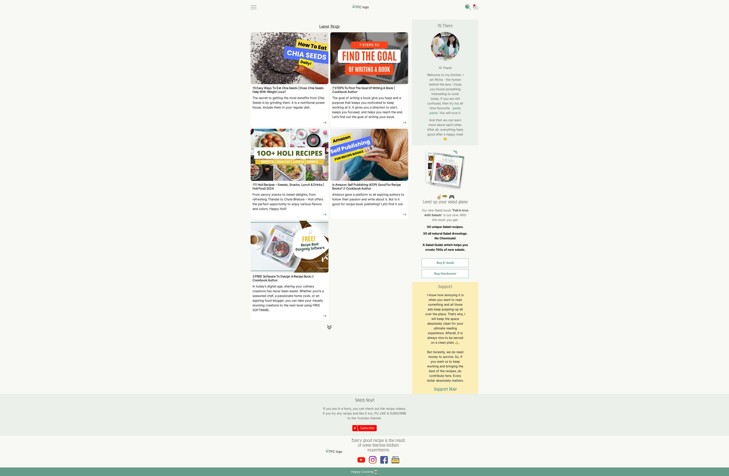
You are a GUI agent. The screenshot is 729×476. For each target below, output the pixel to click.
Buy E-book (445, 263)
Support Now (445, 389)
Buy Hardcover (445, 273)
